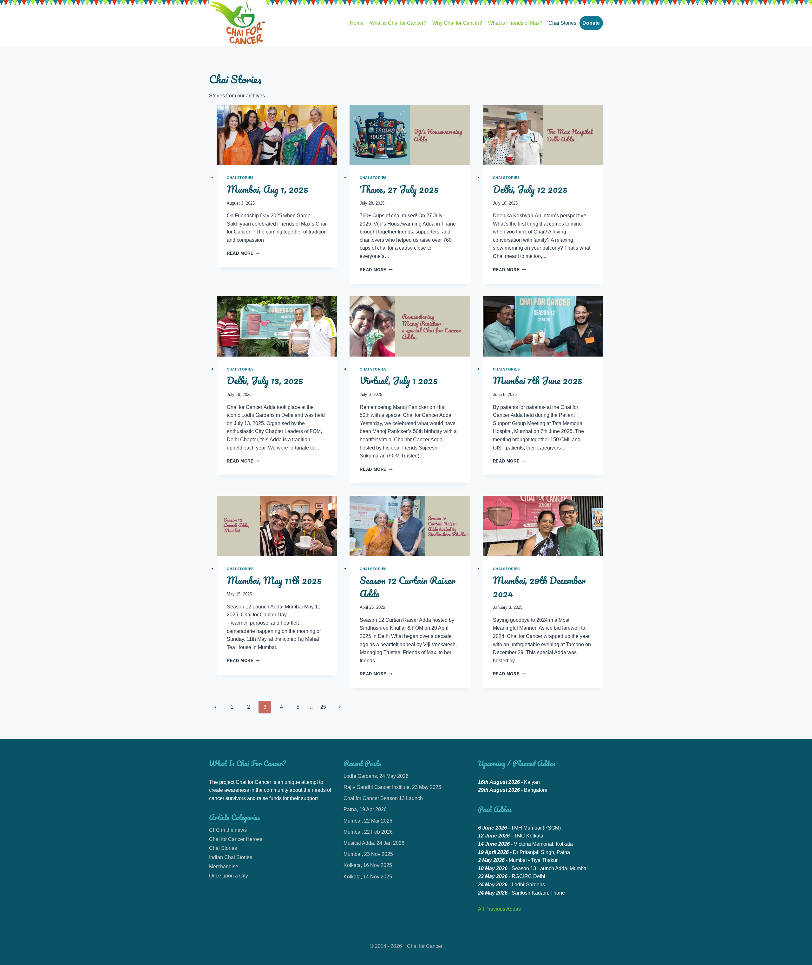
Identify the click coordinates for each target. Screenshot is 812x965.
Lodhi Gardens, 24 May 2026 (376, 776)
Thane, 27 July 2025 (399, 189)
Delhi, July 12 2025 (530, 189)
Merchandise (223, 866)
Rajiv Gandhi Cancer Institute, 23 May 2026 (392, 787)
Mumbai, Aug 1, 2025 (267, 189)
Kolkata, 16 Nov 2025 (368, 865)
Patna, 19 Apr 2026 (365, 809)
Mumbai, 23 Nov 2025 (368, 854)
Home (356, 23)
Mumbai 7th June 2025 (537, 380)
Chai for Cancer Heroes (235, 839)
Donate (591, 23)
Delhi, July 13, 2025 (265, 380)
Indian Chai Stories (230, 857)
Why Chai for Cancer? (457, 23)
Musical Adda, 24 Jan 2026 (374, 843)
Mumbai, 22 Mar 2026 (368, 821)
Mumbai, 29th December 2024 (539, 587)
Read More (243, 253)
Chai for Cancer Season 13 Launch (383, 798)
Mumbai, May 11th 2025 (274, 580)
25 (323, 707)
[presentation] (277, 135)
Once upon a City (228, 875)
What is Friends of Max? (515, 23)
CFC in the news (228, 830)
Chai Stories (562, 23)
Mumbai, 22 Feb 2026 (368, 832)
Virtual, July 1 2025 (399, 380)
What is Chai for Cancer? (398, 23)
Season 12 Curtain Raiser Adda (407, 587)
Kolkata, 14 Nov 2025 (368, 876)
